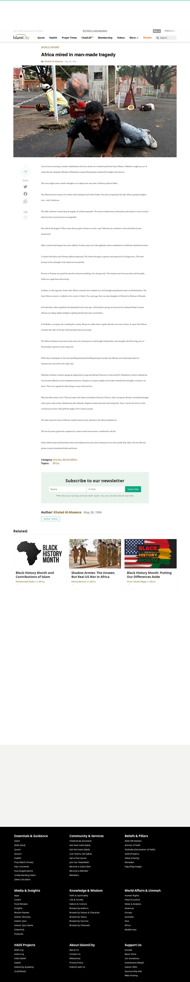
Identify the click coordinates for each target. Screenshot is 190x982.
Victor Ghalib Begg (136, 581)
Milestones (74, 958)
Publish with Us (77, 967)
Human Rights (132, 895)
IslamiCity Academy (24, 967)
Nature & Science (78, 903)
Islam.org (19, 954)
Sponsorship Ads (133, 971)
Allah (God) (19, 845)
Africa (56, 463)
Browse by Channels (79, 925)
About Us (74, 949)
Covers (17, 899)
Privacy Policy (76, 962)
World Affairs (50, 47)
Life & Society (76, 899)
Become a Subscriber (80, 866)
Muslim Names (21, 912)
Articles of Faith (132, 845)
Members (74, 875)
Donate (128, 949)
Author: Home (50, 518)
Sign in (157, 31)
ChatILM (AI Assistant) (80, 840)
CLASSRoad (20, 971)
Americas (129, 908)
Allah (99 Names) (133, 840)
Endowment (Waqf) (134, 962)
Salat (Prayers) (132, 853)
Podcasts (18, 933)
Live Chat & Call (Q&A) (80, 853)
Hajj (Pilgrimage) (133, 866)
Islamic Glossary (22, 916)
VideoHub (19, 929)
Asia (127, 921)
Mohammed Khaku (25, 581)
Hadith (17, 858)
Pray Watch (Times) (23, 862)
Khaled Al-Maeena (67, 512)
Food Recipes (21, 903)
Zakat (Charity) (132, 858)
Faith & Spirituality (78, 895)
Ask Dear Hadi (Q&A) (79, 845)
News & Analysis (133, 903)
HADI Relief (20, 958)
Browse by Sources (78, 921)
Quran (17, 849)
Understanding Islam (25, 875)
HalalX (17, 962)
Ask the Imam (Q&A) (79, 849)
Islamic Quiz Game (23, 925)
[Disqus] (95, 782)
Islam (17, 840)
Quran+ (18, 853)
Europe (128, 912)
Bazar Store (130, 954)
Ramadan (129, 862)
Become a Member (78, 870)
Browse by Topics (78, 916)
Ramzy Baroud (79, 581)
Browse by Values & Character (84, 912)
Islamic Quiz (20, 921)
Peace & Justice (132, 899)
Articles (57, 459)
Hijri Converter (21, 866)
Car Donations (132, 958)
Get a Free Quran (78, 858)
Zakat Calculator (22, 879)
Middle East (130, 929)
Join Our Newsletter (79, 862)
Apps (16, 895)
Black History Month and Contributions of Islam (148, 977)
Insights (18, 908)
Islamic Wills (131, 967)
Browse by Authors (78, 908)
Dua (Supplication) (23, 870)
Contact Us (74, 954)
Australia (129, 916)
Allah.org (18, 949)
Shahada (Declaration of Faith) (140, 849)
